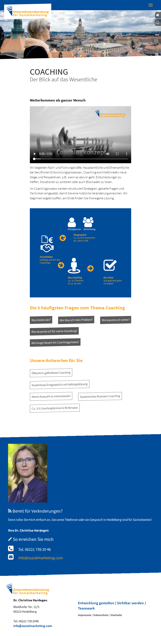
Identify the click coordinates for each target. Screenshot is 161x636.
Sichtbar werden (130, 603)
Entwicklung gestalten (96, 603)
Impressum (84, 615)
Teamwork (86, 608)
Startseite (116, 615)
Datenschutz (100, 615)
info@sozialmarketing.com (40, 557)
